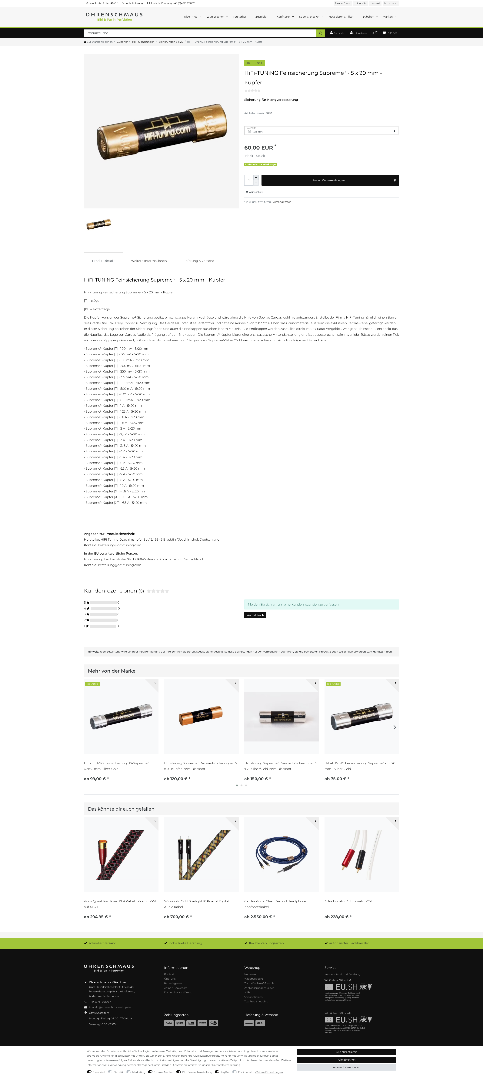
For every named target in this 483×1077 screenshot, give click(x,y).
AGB (247, 992)
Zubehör (369, 16)
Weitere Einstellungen (269, 1072)
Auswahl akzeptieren (346, 1067)
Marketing (138, 1072)
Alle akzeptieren (346, 1052)
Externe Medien (164, 1072)
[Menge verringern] (256, 183)
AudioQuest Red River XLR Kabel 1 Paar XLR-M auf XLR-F (120, 904)
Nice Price (191, 16)
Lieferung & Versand (198, 261)
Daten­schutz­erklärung (226, 1064)
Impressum (391, 3)
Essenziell (99, 1072)
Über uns (169, 978)
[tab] (103, 260)
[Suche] (320, 32)
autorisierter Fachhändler (349, 943)
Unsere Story (342, 3)
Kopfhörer (284, 16)
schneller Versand (102, 943)
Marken (388, 16)
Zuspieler (261, 16)
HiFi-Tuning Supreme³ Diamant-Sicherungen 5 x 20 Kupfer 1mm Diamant (200, 766)
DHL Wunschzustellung (197, 1072)
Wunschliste (255, 192)
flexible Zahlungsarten (266, 943)
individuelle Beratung (185, 943)
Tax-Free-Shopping (256, 1001)
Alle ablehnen (346, 1059)
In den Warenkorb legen (329, 180)
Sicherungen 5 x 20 (170, 41)
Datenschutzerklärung (178, 992)
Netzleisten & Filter (341, 16)
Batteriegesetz (173, 983)
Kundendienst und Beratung (342, 974)
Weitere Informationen (149, 261)
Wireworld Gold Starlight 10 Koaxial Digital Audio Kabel (196, 904)
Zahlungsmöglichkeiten (259, 987)
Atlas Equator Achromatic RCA (348, 901)
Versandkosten (282, 201)
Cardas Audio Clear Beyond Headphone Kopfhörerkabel (275, 904)
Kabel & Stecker (309, 16)
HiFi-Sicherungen (143, 41)
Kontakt (375, 3)
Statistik (119, 1072)
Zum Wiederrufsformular (259, 983)
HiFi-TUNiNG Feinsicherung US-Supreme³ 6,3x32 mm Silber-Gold (116, 766)
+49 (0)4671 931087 (184, 3)
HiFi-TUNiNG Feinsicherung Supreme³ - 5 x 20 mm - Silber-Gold (360, 766)
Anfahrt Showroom (176, 987)
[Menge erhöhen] (256, 177)
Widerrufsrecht (253, 978)
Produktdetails (103, 261)
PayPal (225, 1072)
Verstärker (240, 16)
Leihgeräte (360, 3)
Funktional (245, 1072)
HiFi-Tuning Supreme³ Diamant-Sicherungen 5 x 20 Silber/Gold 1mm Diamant (280, 766)
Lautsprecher (215, 16)
